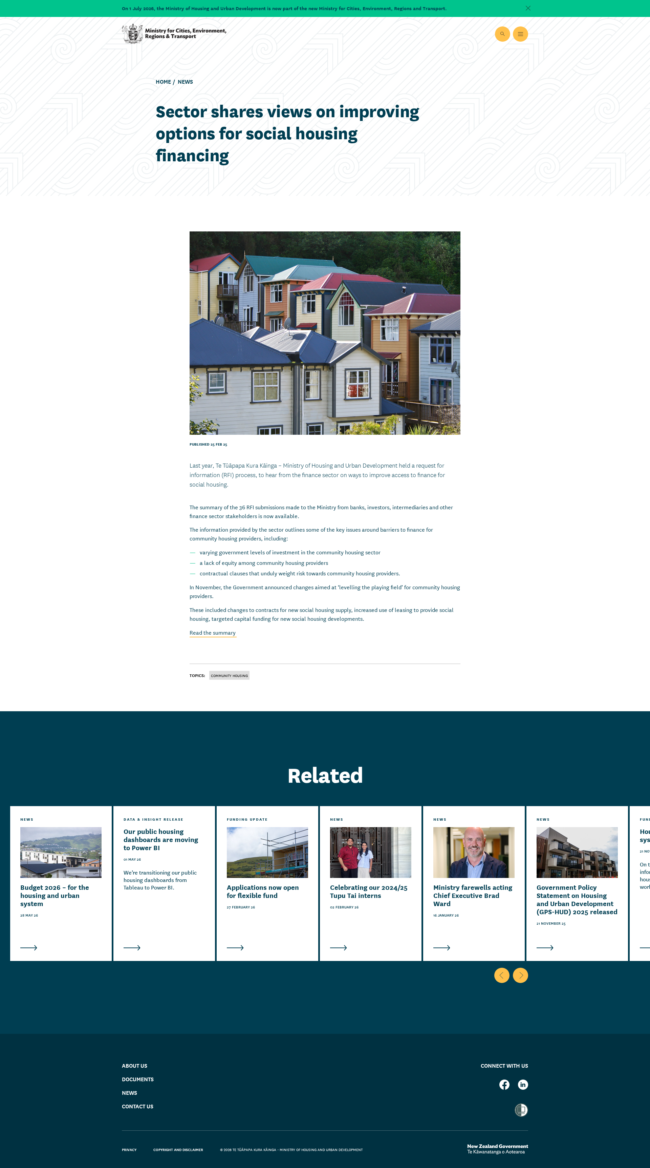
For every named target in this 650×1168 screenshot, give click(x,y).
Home (163, 81)
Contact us (137, 1106)
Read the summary (213, 632)
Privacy (129, 1149)
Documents (138, 1078)
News (185, 81)
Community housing (229, 675)
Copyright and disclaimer (178, 1149)
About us (134, 1065)
